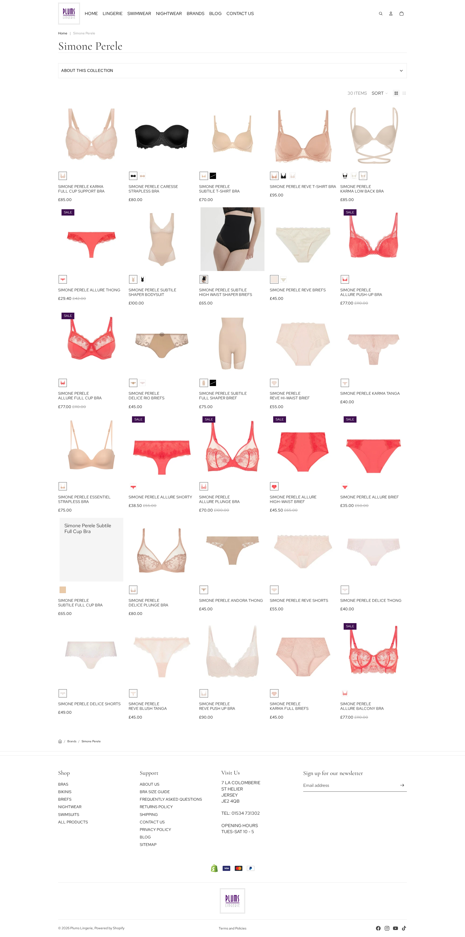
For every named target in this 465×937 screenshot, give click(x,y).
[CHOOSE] (115, 160)
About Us (149, 784)
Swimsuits (68, 814)
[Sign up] (402, 785)
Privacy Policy (155, 829)
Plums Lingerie (81, 928)
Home (62, 33)
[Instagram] (387, 928)
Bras (63, 784)
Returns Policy (156, 806)
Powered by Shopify (109, 928)
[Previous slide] (67, 135)
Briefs (64, 799)
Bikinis (64, 791)
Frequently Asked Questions (171, 799)
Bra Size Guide (155, 791)
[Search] (380, 13)
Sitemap (148, 844)
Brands (71, 741)
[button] (380, 93)
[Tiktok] (404, 928)
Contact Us (152, 821)
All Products (73, 821)
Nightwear (69, 806)
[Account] (391, 13)
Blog (145, 837)
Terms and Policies (232, 928)
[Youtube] (395, 928)
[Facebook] (378, 928)
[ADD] (115, 574)
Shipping (149, 814)
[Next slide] (116, 135)
